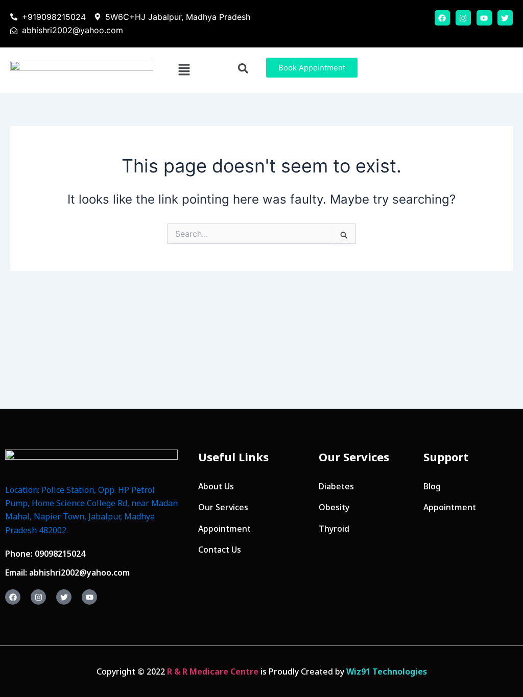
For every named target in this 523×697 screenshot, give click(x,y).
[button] (184, 70)
